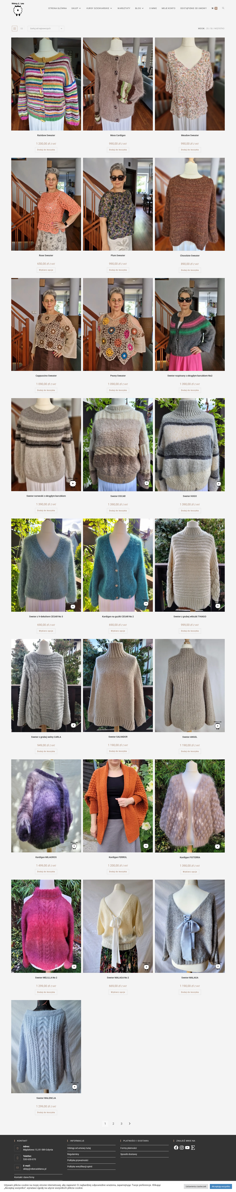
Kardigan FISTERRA (190, 857)
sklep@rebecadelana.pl (34, 1169)
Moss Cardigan (118, 135)
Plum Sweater (118, 255)
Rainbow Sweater (46, 135)
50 (211, 28)
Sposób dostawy (128, 1154)
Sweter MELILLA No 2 (46, 977)
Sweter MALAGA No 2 (118, 977)
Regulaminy (73, 1154)
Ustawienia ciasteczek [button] (196, 1186)
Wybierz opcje (46, 270)
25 (207, 28)
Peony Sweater (118, 375)
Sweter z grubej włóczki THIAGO (190, 616)
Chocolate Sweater (190, 255)
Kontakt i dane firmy (24, 1177)
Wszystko (219, 28)
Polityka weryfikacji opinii (79, 1166)
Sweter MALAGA (189, 977)
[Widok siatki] (14, 28)
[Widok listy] (21, 28)
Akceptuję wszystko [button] (221, 1186)
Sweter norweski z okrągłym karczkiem (46, 496)
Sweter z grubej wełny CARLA (46, 737)
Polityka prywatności (77, 1160)
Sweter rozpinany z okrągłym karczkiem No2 (189, 375)
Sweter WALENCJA (46, 1098)
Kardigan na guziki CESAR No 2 (118, 616)
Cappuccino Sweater (46, 375)
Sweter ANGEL (189, 737)
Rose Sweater (46, 255)
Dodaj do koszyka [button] (46, 150)
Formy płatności (128, 1148)
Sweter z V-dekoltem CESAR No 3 (46, 616)
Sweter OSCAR (118, 496)
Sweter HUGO (190, 496)
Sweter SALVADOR (118, 736)
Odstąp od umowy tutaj (79, 1148)
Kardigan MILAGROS (46, 857)
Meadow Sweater (190, 135)
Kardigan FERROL (118, 857)
